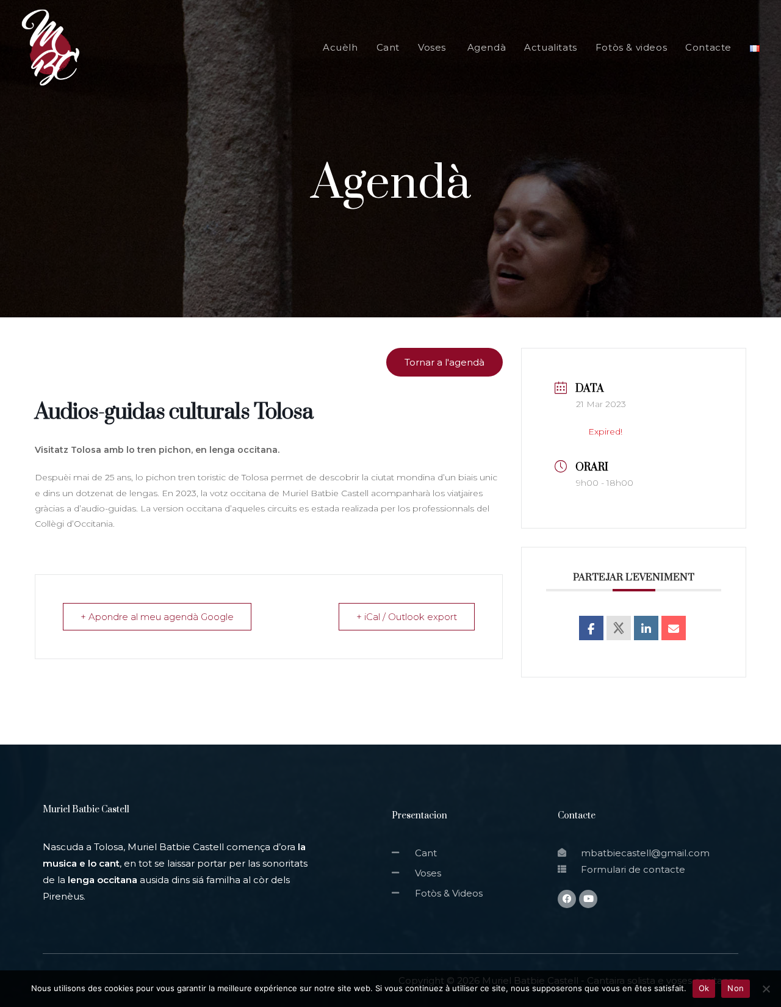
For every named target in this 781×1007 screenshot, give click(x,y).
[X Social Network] (618, 628)
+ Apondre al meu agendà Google (157, 617)
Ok (704, 988)
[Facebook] (567, 899)
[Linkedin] (646, 628)
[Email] (673, 628)
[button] (444, 362)
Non (735, 988)
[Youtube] (588, 899)
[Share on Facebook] (591, 628)
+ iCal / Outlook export (406, 617)
